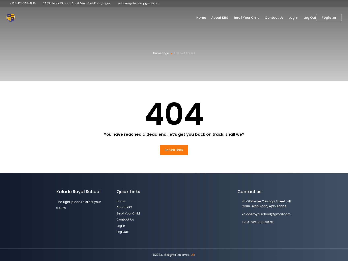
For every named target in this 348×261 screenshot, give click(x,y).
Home (201, 17)
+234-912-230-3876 (22, 3)
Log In (293, 17)
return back (174, 150)
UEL (193, 255)
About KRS (219, 17)
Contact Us (274, 17)
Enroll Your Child (246, 17)
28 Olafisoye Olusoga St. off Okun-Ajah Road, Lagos (76, 3)
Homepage (161, 53)
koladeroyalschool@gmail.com (138, 3)
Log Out (309, 17)
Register (329, 17)
